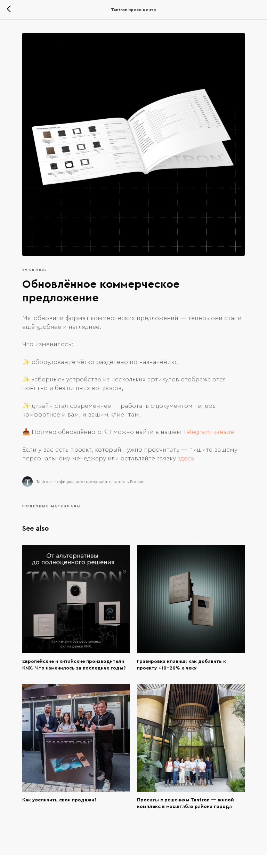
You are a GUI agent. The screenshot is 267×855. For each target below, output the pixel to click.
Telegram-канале (208, 432)
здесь (186, 458)
